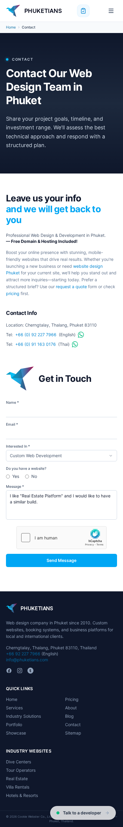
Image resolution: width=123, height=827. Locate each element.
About (71, 707)
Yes (15, 476)
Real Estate (17, 778)
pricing (12, 293)
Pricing (72, 699)
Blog (69, 716)
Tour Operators (21, 770)
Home (11, 27)
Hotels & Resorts (22, 795)
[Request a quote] (83, 11)
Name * (12, 402)
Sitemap (73, 732)
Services (14, 707)
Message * (15, 486)
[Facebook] (9, 671)
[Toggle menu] (111, 11)
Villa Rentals (17, 786)
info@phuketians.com (27, 659)
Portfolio (14, 724)
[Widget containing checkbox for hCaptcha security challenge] (61, 537)
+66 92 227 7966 (23, 653)
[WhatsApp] (81, 335)
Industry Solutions (23, 716)
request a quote (71, 286)
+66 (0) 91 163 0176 (35, 344)
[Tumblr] (30, 671)
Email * (12, 424)
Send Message (61, 560)
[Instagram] (20, 671)
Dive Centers (18, 761)
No (34, 476)
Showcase (16, 732)
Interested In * (18, 446)
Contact (73, 724)
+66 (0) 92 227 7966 (35, 334)
